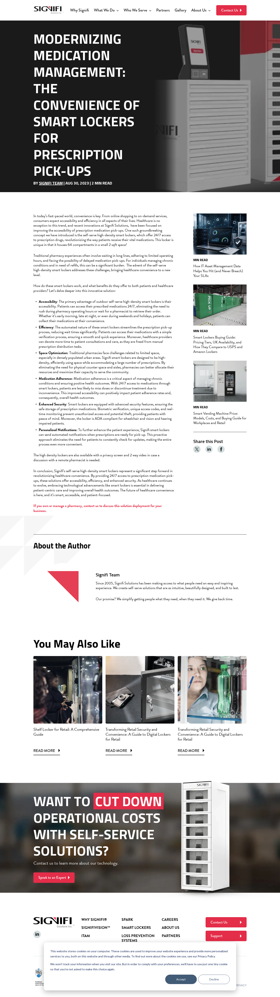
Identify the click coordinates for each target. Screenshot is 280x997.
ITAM (85, 935)
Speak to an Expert (52, 877)
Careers (170, 919)
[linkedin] (209, 449)
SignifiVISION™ (95, 927)
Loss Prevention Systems (138, 938)
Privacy (241, 985)
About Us (170, 927)
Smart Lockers (136, 927)
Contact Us (229, 10)
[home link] (48, 10)
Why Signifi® (94, 919)
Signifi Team (51, 183)
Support (216, 935)
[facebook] (221, 449)
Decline (214, 979)
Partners (171, 935)
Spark (127, 919)
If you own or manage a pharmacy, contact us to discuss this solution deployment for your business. (97, 508)
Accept (181, 979)
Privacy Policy (206, 956)
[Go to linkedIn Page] (37, 934)
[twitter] (197, 449)
